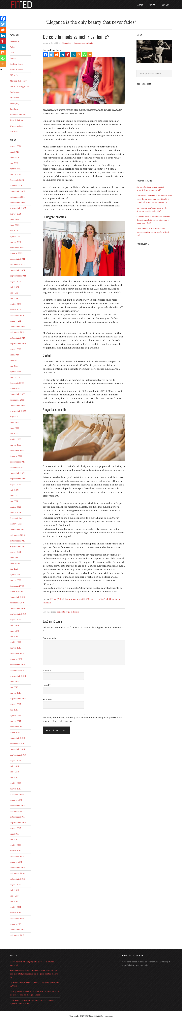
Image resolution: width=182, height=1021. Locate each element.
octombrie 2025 (17, 202)
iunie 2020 (15, 563)
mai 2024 (14, 298)
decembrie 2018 (17, 664)
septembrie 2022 (18, 411)
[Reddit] (56, 54)
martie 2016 (15, 788)
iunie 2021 (14, 495)
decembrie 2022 (17, 394)
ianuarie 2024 (16, 321)
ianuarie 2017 (16, 732)
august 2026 (15, 146)
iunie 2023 (14, 360)
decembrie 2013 (17, 929)
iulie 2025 (14, 219)
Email (46, 685)
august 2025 (15, 214)
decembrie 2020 (17, 529)
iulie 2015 (14, 834)
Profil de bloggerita (19, 86)
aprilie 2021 (15, 507)
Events (13, 58)
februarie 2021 (16, 518)
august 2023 (15, 349)
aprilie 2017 (15, 715)
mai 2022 (14, 433)
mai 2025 (14, 230)
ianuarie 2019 (16, 659)
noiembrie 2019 (17, 602)
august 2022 (15, 416)
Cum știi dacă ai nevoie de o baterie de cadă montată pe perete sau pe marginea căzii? (153, 219)
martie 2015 (15, 850)
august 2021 (15, 484)
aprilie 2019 (15, 642)
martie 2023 (15, 377)
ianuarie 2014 (16, 924)
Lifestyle (14, 75)
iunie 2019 (14, 631)
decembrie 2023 (17, 326)
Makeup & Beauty (18, 81)
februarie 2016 (17, 794)
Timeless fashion (18, 114)
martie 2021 (15, 512)
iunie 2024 (14, 293)
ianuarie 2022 (16, 456)
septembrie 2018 (18, 676)
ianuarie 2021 (16, 523)
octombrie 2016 (17, 749)
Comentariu (50, 638)
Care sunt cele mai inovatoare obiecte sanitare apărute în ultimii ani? (152, 231)
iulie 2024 (14, 287)
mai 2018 (14, 687)
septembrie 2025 (18, 208)
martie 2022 (15, 445)
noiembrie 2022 (17, 400)
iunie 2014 (14, 896)
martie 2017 (15, 721)
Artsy (12, 47)
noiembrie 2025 (17, 197)
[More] (89, 54)
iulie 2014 (14, 890)
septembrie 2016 (18, 755)
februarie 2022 (17, 450)
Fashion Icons (16, 64)
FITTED (32, 4)
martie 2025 (15, 242)
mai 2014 (14, 901)
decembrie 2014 (17, 867)
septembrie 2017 (18, 698)
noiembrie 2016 (17, 743)
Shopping (14, 103)
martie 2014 (15, 912)
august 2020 (15, 552)
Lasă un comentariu (83, 43)
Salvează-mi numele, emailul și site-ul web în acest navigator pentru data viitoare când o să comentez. (82, 719)
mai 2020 (14, 569)
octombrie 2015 (17, 817)
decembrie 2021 (17, 462)
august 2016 (15, 760)
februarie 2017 (16, 726)
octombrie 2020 (17, 540)
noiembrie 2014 (17, 873)
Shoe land (14, 97)
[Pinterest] (67, 54)
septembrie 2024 (18, 275)
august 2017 (15, 704)
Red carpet (15, 92)
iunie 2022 (14, 428)
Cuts (12, 52)
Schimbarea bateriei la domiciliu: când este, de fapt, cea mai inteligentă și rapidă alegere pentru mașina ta (154, 198)
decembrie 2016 (17, 738)
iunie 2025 (14, 225)
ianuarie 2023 (16, 388)
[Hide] (1, 69)
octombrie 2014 (17, 879)
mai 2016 (14, 777)
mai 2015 (14, 839)
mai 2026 (14, 163)
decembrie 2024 (17, 259)
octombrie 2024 (17, 270)
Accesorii (14, 41)
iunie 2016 (14, 771)
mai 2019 (14, 636)
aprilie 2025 (15, 236)
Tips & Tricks (72, 612)
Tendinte (61, 612)
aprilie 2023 (15, 371)
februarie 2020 (17, 586)
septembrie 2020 (18, 546)
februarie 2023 (17, 383)
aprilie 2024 (15, 304)
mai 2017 (14, 710)
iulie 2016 (14, 766)
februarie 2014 (17, 918)
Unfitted (14, 131)
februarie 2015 (17, 856)
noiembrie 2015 (17, 811)
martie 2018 (15, 693)
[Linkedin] (62, 54)
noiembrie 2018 (17, 670)
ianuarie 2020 (16, 591)
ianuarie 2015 (16, 862)
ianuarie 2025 (16, 253)
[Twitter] (51, 54)
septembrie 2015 (18, 822)
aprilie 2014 (15, 907)
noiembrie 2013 (17, 935)
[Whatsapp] (84, 54)
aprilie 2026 (15, 168)
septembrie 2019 (18, 614)
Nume (47, 670)
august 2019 (15, 619)
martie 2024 (15, 309)
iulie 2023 (14, 354)
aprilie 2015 (15, 845)
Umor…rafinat (16, 126)
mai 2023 (14, 366)
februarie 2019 (17, 653)
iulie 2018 (14, 681)
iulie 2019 (14, 625)
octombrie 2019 (17, 608)
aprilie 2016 (15, 783)
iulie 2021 (14, 490)
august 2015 (15, 828)
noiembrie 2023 (17, 332)
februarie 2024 (17, 315)
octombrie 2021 (17, 473)
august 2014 (15, 884)
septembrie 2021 (18, 478)
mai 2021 (14, 501)
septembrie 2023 (18, 343)
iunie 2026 (14, 157)
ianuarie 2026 (16, 185)
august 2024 (15, 281)
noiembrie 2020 (17, 535)
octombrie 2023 (17, 338)
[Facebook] (45, 54)
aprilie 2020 (15, 574)
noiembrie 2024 (17, 264)
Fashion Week (16, 69)
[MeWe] (73, 54)
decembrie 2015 (17, 805)
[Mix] (78, 54)
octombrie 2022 (17, 405)
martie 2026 (15, 174)
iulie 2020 (14, 557)
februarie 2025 (17, 247)
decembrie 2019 (17, 597)
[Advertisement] (154, 131)
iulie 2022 (14, 422)
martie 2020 (15, 580)
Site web (47, 699)
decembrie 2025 (17, 191)
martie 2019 (15, 648)
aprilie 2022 (15, 439)
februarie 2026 (17, 180)
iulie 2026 (14, 152)
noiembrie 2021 (17, 467)
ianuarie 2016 (16, 800)
